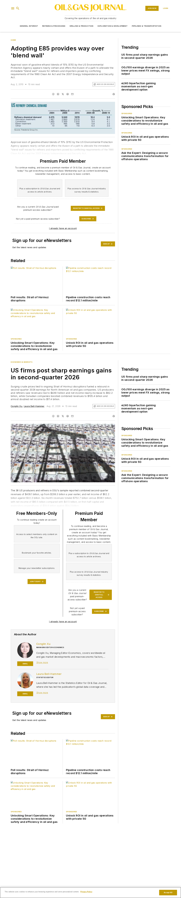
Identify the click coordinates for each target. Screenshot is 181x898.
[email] (72, 94)
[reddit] (67, 94)
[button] (13, 8)
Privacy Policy (86, 892)
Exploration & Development (113, 26)
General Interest (29, 26)
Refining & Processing (53, 26)
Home (13, 40)
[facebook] (53, 94)
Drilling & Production (81, 26)
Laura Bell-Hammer (34, 406)
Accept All (168, 893)
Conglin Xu (16, 406)
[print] (113, 94)
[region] (90, 892)
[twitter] (62, 94)
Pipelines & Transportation (146, 26)
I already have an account (63, 228)
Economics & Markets (21, 362)
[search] (18, 8)
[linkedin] (58, 94)
